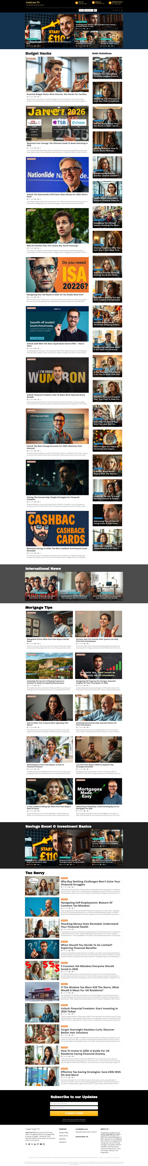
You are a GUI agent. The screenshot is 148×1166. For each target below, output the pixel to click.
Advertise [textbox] (62, 1139)
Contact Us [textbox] (62, 1142)
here (77, 1164)
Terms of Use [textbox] (63, 1135)
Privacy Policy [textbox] (63, 1132)
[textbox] (35, 3)
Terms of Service (108, 1157)
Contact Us (100, 1157)
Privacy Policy (72, 1121)
